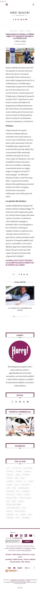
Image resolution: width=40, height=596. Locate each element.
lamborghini (25, 491)
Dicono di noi (26, 554)
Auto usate (10, 474)
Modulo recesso (17, 559)
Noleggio (21, 501)
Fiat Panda (9, 484)
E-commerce (10, 481)
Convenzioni (8, 559)
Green (21, 31)
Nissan (14, 501)
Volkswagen (10, 517)
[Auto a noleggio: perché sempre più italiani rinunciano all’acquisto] (20, 426)
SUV (17, 514)
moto (8, 501)
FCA (25, 481)
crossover (9, 478)
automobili (27, 471)
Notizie (28, 31)
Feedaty (11, 570)
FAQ (22, 562)
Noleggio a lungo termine (13, 504)
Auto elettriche (27, 468)
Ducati (22, 478)
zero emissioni (26, 517)
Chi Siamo (8, 554)
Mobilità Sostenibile (25, 498)
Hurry (8, 488)
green (16, 484)
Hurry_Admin (21, 41)
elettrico (18, 481)
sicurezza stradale (20, 511)
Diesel (16, 478)
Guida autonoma (25, 484)
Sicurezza (9, 511)
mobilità (27, 494)
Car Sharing (26, 474)
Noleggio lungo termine (13, 507)
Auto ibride (19, 471)
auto (8, 468)
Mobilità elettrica (12, 498)
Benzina (18, 474)
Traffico (23, 514)
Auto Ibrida (10, 471)
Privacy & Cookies (15, 562)
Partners (27, 562)
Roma (24, 507)
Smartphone (10, 514)
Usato (30, 514)
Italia (17, 491)
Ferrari (31, 481)
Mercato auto (10, 494)
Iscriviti (27, 541)
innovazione (10, 491)
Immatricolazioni (23, 488)
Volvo (17, 517)
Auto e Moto (13, 31)
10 (27, 316)
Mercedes (19, 494)
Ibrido (14, 488)
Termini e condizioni (29, 559)
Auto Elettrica (16, 468)
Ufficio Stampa (17, 554)
